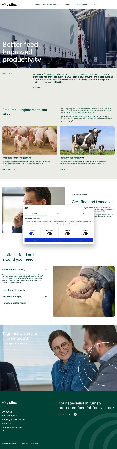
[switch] (48, 233)
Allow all (81, 240)
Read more (36, 88)
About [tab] (82, 213)
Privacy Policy (24, 443)
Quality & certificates (82, 4)
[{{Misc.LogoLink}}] (9, 4)
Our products (66, 4)
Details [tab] (58, 213)
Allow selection (58, 240)
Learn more (6, 349)
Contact (95, 4)
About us (37, 4)
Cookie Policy (34, 443)
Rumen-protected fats (51, 4)
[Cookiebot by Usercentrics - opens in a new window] (86, 208)
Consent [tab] (34, 213)
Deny (35, 240)
